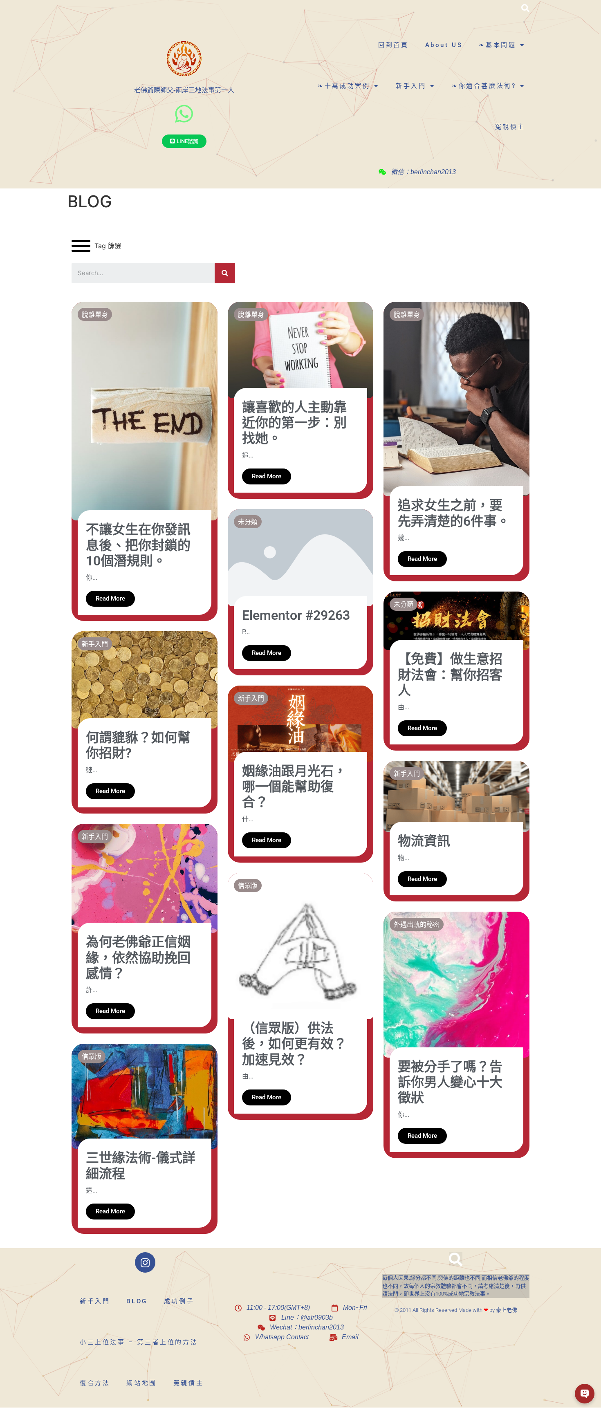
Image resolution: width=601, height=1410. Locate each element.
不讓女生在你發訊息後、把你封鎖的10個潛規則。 (138, 545)
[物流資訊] (456, 796)
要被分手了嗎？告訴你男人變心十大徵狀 (450, 1082)
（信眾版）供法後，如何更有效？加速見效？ (294, 1043)
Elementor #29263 (296, 615)
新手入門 (411, 86)
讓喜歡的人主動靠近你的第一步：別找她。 (294, 422)
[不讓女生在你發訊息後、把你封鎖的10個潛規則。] (145, 410)
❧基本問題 (497, 45)
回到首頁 (393, 45)
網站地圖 (141, 1383)
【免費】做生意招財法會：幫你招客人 (450, 674)
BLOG (136, 1301)
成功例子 (179, 1301)
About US (444, 45)
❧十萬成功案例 (344, 86)
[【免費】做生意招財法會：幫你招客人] (456, 620)
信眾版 (248, 885)
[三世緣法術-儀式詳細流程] (145, 1096)
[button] (525, 8)
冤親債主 (510, 126)
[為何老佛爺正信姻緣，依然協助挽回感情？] (145, 878)
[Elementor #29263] (301, 557)
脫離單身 (95, 314)
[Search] (225, 273)
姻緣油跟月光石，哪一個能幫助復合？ (294, 786)
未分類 (248, 521)
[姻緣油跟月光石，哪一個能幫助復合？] (301, 723)
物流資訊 (424, 841)
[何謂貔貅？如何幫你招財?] (145, 679)
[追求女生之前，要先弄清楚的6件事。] (456, 398)
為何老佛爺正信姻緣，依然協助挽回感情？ (138, 957)
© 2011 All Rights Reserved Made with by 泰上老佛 (456, 1310)
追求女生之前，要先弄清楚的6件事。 (454, 513)
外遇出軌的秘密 (417, 924)
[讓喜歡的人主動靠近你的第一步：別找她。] (301, 349)
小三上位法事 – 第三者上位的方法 (139, 1342)
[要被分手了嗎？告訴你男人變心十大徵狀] (456, 984)
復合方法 (95, 1383)
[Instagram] (145, 1262)
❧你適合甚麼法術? (484, 86)
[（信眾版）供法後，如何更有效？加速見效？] (301, 945)
